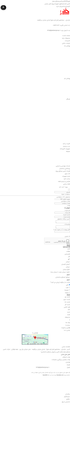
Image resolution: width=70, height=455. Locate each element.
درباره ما (67, 325)
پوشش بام (67, 78)
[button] (59, 50)
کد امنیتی (67, 236)
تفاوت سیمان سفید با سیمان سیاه (60, 272)
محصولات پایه (66, 38)
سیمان (68, 262)
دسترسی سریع (66, 402)
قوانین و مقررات (65, 328)
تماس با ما (67, 330)
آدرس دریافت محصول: (63, 219)
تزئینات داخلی (66, 43)
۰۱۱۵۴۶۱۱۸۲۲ (56, 25)
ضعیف (67, 293)
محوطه (68, 151)
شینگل (68, 99)
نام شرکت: (67, 210)
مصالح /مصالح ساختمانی (62, 277)
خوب (67, 287)
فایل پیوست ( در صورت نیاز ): (61, 229)
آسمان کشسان (65, 264)
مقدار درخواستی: (65, 201)
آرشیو (68, 274)
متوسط (67, 290)
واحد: (68, 205)
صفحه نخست (66, 35)
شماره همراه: (66, 215)
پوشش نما (67, 46)
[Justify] (69, 189)
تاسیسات (67, 41)
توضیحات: (67, 224)
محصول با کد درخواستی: (63, 197)
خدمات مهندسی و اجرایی (62, 166)
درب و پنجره (66, 146)
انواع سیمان (66, 269)
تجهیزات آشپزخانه (65, 149)
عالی (67, 285)
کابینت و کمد (66, 144)
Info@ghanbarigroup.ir (53, 30)
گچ (69, 259)
